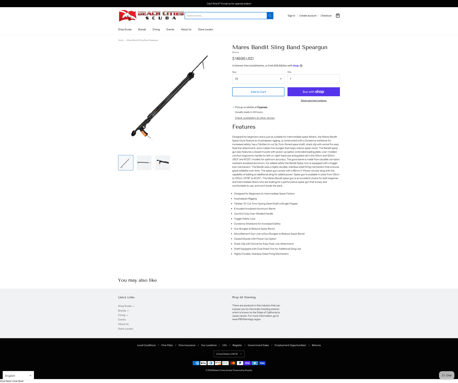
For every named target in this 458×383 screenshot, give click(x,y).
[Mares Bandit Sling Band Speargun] (162, 162)
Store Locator (205, 29)
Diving (156, 29)
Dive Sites (167, 345)
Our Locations (209, 345)
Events (170, 29)
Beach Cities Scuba (222, 370)
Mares (235, 52)
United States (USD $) (227, 354)
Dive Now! (6, 381)
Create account (307, 15)
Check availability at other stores (255, 118)
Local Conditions (146, 345)
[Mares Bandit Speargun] (125, 162)
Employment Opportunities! (290, 345)
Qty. (290, 72)
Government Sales (258, 345)
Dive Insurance (187, 345)
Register (237, 345)
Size (234, 72)
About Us (186, 29)
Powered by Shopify (242, 370)
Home (120, 40)
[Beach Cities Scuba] (151, 15)
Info (224, 345)
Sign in (291, 15)
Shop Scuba (124, 29)
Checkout (326, 15)
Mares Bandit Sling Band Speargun (142, 40)
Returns (316, 345)
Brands (142, 29)
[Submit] (270, 15)
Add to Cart (258, 92)
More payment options (314, 100)
